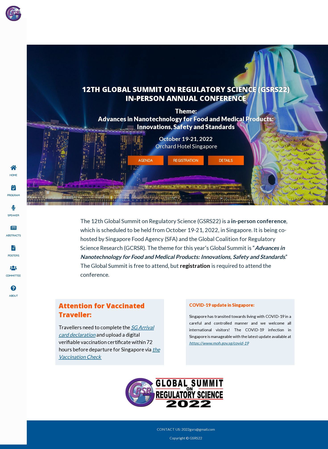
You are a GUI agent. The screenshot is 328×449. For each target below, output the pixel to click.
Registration (185, 160)
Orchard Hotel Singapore (186, 146)
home (13, 175)
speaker (13, 215)
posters (13, 255)
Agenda (145, 160)
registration (195, 265)
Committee (13, 275)
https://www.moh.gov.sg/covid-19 (219, 343)
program (13, 195)
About (13, 295)
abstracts (13, 235)
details (226, 160)
